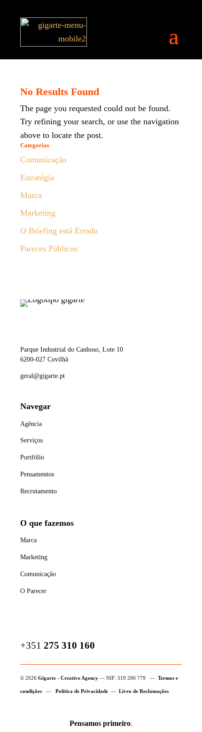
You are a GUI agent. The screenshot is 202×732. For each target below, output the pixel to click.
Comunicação (43, 159)
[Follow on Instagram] (49, 623)
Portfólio (32, 457)
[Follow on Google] (93, 623)
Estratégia (37, 177)
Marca (31, 195)
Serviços (31, 440)
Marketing (37, 212)
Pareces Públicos (49, 248)
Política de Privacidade (81, 691)
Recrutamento (38, 491)
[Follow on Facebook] (27, 623)
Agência (31, 423)
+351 (57, 645)
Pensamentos (37, 474)
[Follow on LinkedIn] (71, 623)
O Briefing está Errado (59, 230)
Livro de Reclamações (144, 691)
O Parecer (33, 591)
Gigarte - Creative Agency (68, 678)
